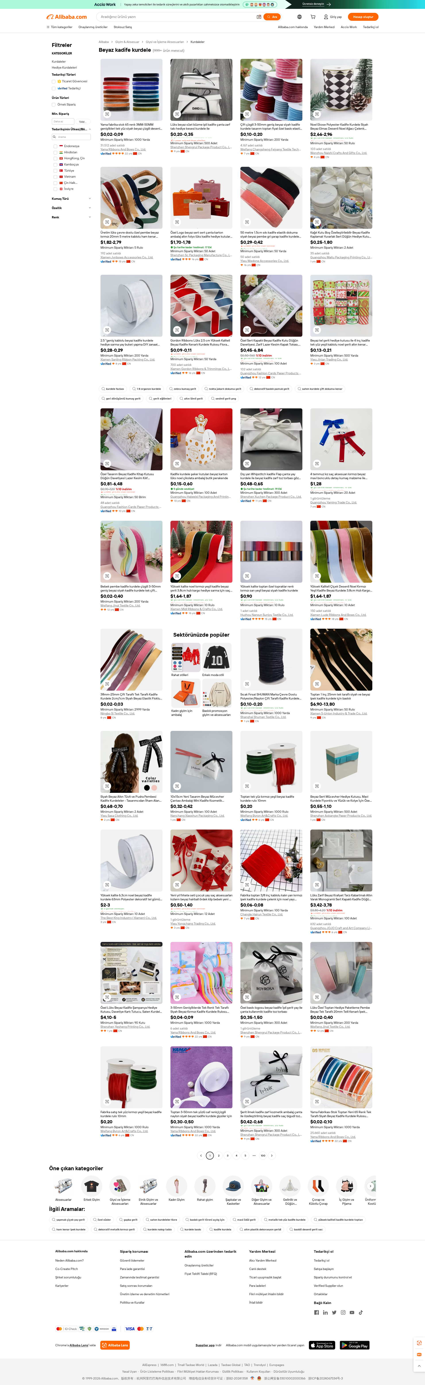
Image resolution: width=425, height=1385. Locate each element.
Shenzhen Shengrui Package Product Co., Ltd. (201, 147)
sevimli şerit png (226, 398)
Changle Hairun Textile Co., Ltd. (261, 914)
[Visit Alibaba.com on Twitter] (334, 1312)
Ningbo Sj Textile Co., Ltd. (117, 713)
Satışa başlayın (324, 1269)
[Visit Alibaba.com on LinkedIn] (325, 1312)
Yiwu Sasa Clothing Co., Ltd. (119, 815)
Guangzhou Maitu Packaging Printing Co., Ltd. (341, 257)
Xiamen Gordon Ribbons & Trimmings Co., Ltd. (201, 369)
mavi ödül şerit (246, 1219)
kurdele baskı (193, 1229)
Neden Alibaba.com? (69, 1260)
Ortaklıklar (321, 1294)
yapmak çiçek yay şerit (70, 1219)
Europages (276, 1365)
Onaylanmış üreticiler (199, 1265)
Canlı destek (257, 1269)
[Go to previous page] (201, 1156)
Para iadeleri (257, 1285)
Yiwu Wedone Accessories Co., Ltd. (264, 261)
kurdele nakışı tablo (160, 1229)
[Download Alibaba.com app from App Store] (322, 1345)
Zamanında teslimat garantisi (139, 1277)
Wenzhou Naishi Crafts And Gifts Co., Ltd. (338, 153)
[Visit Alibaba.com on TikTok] (360, 1312)
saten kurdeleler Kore (163, 1219)
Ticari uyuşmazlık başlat (265, 1277)
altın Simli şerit (193, 398)
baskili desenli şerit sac (308, 1229)
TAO (247, 1365)
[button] (259, 16)
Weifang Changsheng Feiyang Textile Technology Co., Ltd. (271, 149)
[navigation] (71, 599)
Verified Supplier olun (328, 1285)
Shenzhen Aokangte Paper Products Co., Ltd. (341, 815)
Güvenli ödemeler (132, 1260)
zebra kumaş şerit (185, 388)
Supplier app (205, 1345)
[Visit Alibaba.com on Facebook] (316, 1312)
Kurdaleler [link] (198, 42)
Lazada (212, 1365)
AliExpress (149, 1365)
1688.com (167, 1365)
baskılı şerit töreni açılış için (207, 1219)
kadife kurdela (222, 1229)
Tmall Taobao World (191, 1365)
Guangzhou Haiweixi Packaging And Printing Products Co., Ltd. (201, 496)
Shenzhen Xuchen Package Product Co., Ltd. (270, 496)
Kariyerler (61, 1285)
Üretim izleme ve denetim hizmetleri (144, 1294)
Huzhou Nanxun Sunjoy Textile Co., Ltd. (266, 615)
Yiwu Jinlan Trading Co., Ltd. (329, 359)
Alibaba (104, 42)
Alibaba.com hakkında (71, 1251)
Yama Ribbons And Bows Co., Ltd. (123, 149)
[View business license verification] (252, 1378)
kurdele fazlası (115, 388)
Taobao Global (230, 1365)
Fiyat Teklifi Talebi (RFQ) (201, 1274)
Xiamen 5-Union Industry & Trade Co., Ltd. (338, 713)
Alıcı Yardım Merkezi (262, 1260)
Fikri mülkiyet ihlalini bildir (266, 1294)
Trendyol (260, 1365)
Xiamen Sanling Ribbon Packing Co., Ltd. (127, 359)
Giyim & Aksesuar (127, 42)
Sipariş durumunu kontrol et (333, 1277)
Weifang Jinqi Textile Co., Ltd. (120, 605)
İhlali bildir (256, 1302)
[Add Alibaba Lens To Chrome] (115, 1345)
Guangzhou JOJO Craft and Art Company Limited (341, 928)
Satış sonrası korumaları (136, 1285)
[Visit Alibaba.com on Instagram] (343, 1312)
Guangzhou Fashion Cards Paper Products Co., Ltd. (271, 373)
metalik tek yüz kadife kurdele (287, 1219)
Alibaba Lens (79, 1345)
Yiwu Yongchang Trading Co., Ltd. (193, 923)
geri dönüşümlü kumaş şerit (123, 398)
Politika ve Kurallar (132, 1302)
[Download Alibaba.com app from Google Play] (355, 1345)
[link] (419, 1343)
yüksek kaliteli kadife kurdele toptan (340, 1219)
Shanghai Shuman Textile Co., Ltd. (263, 717)
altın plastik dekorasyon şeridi (262, 1229)
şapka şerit (130, 1219)
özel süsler (104, 1219)
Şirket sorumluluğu (68, 1277)
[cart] (314, 17)
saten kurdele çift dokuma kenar (322, 388)
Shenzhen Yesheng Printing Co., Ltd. (125, 1026)
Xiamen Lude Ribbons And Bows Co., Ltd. (338, 615)
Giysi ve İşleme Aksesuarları (165, 42)
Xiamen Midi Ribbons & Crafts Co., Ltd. (196, 609)
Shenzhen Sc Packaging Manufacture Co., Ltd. (201, 255)
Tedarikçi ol (321, 1260)
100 (263, 1155)
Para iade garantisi (132, 1269)
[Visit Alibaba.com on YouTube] (352, 1312)
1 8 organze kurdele (149, 388)
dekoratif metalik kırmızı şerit (116, 1229)
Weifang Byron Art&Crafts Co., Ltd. (264, 815)
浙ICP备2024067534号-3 (325, 1378)
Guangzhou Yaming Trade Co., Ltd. (333, 502)
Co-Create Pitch (66, 1269)
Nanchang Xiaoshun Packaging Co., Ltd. (197, 815)
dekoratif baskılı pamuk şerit (271, 388)
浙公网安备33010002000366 (284, 1378)
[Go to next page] (272, 1156)
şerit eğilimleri (162, 398)
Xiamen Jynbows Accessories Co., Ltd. (126, 257)
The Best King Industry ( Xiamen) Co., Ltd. (128, 918)
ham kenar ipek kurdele (70, 1229)
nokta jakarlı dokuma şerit (225, 388)
